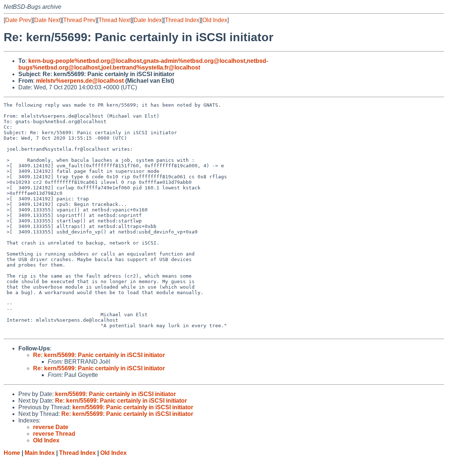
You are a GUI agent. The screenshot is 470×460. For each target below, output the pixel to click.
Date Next (47, 20)
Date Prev (18, 20)
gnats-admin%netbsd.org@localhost (194, 61)
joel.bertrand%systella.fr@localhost (150, 67)
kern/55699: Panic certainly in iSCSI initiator (115, 394)
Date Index (148, 20)
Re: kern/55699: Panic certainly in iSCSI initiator (99, 355)
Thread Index (182, 20)
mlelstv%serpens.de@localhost (80, 81)
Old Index (214, 20)
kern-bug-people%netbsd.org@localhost (85, 61)
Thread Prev (79, 20)
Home (12, 453)
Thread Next (114, 20)
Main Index (40, 453)
